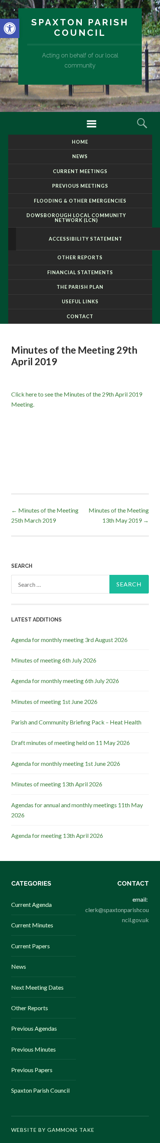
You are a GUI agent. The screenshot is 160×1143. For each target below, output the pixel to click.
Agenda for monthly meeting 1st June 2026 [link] (65, 763)
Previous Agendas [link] (34, 1028)
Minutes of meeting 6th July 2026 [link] (53, 660)
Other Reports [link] (80, 257)
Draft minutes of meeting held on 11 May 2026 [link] (70, 742)
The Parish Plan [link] (80, 287)
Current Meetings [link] (80, 171)
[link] (9, 28)
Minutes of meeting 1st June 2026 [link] (54, 701)
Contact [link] (80, 316)
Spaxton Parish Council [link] (80, 27)
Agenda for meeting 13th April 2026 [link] (57, 835)
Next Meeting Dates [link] (37, 987)
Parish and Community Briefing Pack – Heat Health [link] (76, 722)
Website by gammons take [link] (53, 1130)
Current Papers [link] (30, 945)
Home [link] (80, 142)
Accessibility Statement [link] (85, 239)
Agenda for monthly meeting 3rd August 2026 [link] (69, 639)
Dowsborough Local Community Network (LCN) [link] (76, 217)
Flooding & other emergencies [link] (80, 201)
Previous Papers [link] (31, 1069)
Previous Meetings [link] (80, 186)
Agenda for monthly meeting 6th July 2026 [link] (65, 680)
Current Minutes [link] (32, 925)
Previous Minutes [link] (33, 1049)
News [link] (80, 156)
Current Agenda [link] (31, 904)
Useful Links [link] (80, 301)
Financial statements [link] (80, 272)
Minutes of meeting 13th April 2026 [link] (56, 783)
